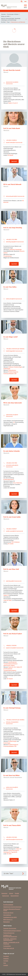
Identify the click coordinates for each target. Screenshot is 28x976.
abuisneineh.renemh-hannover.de (12, 82)
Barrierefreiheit (15, 895)
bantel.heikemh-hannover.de (14, 142)
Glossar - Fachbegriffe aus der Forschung (11, 943)
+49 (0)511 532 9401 (11, 837)
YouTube (5, 960)
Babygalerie (6, 921)
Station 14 (6, 595)
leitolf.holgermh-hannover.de (14, 351)
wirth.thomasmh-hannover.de (14, 839)
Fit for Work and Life (8, 948)
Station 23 (18, 848)
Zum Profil (14, 161)
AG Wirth (9, 853)
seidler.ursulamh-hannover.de (14, 531)
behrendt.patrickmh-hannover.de (15, 196)
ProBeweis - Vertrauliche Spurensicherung (10, 939)
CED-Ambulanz (15, 542)
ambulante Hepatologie (15, 249)
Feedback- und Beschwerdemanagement (10, 936)
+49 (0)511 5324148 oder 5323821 (15, 719)
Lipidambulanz (12, 370)
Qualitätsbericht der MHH (10, 917)
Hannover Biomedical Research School (11, 910)
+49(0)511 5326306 (11, 645)
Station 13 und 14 (13, 103)
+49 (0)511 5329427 (11, 529)
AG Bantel (10, 155)
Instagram (6, 958)
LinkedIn (5, 965)
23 (14, 422)
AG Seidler (11, 543)
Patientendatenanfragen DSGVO (12, 930)
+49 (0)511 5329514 (11, 140)
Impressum (4, 893)
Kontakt (17, 893)
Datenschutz (5, 895)
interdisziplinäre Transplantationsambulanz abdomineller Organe (10, 664)
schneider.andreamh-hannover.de (12, 466)
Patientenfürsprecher (8, 933)
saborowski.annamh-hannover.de (12, 415)
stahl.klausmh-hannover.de (14, 581)
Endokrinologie (12, 741)
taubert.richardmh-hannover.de (14, 648)
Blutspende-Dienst (8, 912)
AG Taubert (10, 678)
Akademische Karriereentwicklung (12, 907)
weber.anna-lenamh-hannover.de (12, 788)
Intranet (11, 893)
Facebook (6, 956)
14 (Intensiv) (18, 482)
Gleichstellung (7, 915)
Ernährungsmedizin (8, 479)
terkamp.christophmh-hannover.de (12, 722)
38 (14, 482)
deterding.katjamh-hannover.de (15, 241)
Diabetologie (6, 368)
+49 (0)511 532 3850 (11, 239)
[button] (25, 5)
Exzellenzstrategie (8, 904)
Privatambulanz (7, 256)
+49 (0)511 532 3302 (11, 463)
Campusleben (7, 946)
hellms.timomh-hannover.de (14, 298)
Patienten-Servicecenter (9, 928)
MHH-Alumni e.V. (8, 919)
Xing (4, 963)
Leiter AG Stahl (7, 600)
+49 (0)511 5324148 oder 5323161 (15, 348)
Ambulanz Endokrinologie (15, 367)
